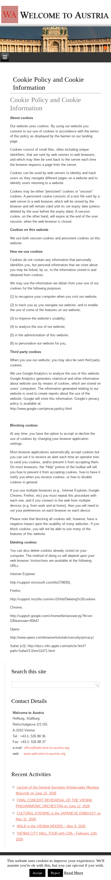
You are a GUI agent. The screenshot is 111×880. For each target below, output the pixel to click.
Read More (73, 873)
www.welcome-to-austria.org (44, 754)
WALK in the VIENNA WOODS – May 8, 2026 (51, 826)
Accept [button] (37, 873)
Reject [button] (55, 873)
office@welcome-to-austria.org (46, 748)
